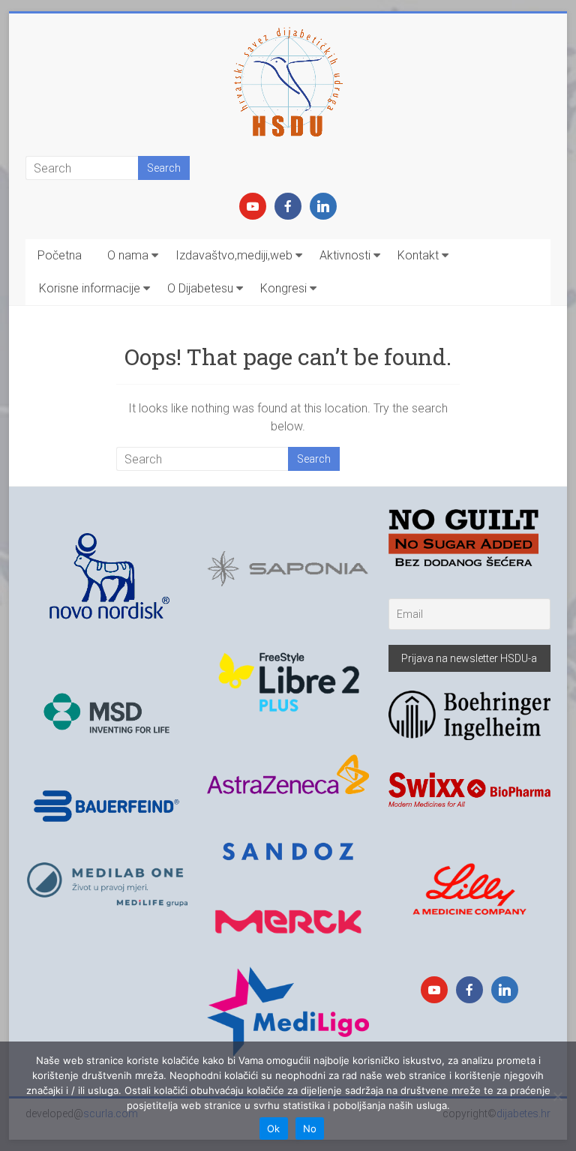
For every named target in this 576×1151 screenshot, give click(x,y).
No (310, 1129)
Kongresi (283, 288)
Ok (273, 1129)
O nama (127, 255)
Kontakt (418, 255)
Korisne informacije (89, 288)
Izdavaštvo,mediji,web (234, 255)
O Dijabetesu (200, 288)
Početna (60, 255)
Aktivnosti (345, 255)
